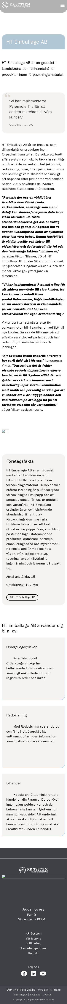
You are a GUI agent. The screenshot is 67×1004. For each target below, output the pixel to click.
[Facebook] (24, 974)
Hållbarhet (33, 943)
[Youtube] (43, 974)
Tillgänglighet (20, 994)
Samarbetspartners (33, 948)
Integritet (35, 994)
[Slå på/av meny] (62, 5)
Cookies (47, 994)
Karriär (31, 914)
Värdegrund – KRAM (31, 919)
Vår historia (33, 938)
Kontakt (33, 953)
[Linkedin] (33, 974)
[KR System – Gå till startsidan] (16, 7)
